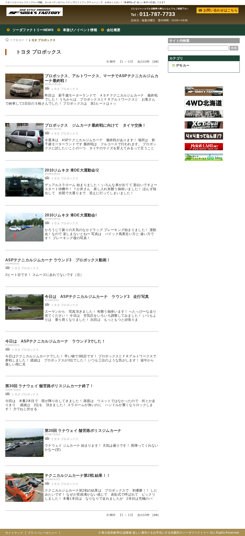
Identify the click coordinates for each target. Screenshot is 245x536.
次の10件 (143, 61)
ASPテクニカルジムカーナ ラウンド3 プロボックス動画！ (58, 260)
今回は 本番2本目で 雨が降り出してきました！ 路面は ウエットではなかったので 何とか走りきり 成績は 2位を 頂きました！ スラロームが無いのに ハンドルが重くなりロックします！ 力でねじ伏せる (80, 405)
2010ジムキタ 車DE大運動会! (71, 215)
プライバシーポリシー (42, 533)
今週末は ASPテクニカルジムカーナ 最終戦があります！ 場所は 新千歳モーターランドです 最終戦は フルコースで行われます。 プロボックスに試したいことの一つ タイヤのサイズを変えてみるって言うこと (100, 144)
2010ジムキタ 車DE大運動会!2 (72, 170)
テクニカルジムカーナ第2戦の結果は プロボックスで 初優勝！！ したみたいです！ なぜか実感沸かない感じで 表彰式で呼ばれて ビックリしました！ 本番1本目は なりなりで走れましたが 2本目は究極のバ (101, 494)
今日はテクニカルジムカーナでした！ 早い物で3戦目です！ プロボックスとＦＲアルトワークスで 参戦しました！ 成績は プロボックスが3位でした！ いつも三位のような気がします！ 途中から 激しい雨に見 (82, 360)
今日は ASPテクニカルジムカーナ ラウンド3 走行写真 (97, 297)
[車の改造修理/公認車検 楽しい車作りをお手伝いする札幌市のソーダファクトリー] (34, 11)
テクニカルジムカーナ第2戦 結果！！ (77, 475)
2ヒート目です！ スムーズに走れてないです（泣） (44, 275)
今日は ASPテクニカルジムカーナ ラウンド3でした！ (55, 341)
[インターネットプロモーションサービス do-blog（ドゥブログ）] (204, 159)
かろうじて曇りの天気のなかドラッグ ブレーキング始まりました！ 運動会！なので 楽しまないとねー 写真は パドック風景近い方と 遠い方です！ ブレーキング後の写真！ (100, 234)
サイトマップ (14, 533)
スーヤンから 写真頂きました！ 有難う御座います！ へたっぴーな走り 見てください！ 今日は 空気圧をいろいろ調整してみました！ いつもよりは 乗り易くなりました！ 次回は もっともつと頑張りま (102, 316)
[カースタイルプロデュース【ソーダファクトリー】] (204, 95)
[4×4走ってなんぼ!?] (203, 138)
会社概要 (113, 30)
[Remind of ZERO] (203, 116)
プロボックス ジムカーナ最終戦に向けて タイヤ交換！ (95, 125)
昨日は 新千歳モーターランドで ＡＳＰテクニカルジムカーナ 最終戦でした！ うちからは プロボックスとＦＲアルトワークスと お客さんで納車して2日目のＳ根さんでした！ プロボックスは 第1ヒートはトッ (81, 99)
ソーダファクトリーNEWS (32, 30)
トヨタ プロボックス (42, 40)
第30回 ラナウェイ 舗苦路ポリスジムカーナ (83, 431)
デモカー (18, 40)
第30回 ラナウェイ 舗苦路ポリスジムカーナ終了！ (49, 386)
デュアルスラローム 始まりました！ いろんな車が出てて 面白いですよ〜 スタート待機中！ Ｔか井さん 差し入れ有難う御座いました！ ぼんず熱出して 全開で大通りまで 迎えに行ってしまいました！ (101, 189)
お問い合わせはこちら (220, 10)
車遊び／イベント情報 (80, 30)
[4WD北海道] (203, 106)
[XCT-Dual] (203, 127)
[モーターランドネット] (204, 149)
